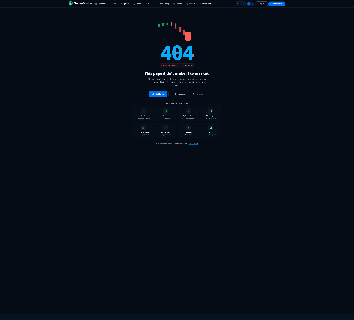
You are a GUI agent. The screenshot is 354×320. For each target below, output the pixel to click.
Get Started (277, 3)
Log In (261, 3)
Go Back (199, 94)
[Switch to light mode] (250, 3)
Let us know (193, 144)
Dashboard (102, 3)
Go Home (159, 94)
